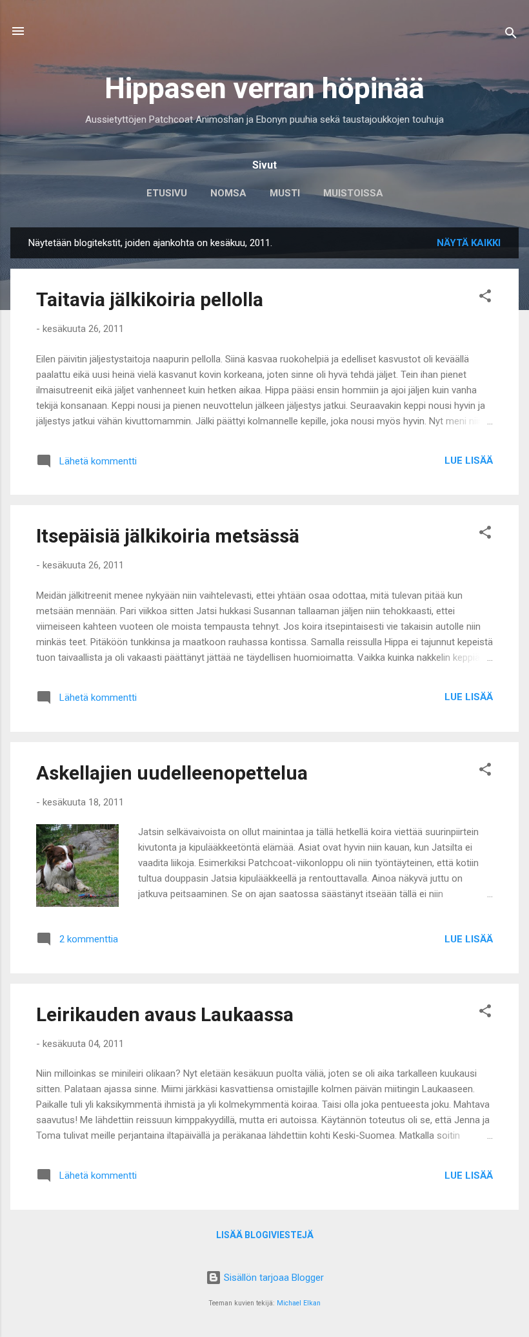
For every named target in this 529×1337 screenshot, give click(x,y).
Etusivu (166, 193)
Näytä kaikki (469, 243)
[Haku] (511, 35)
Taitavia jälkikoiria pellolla (149, 299)
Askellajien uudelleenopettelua (172, 773)
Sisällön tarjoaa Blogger (272, 1277)
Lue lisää (468, 460)
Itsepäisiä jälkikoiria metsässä (167, 535)
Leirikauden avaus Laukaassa (165, 1014)
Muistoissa (353, 193)
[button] (485, 298)
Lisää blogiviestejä (265, 1235)
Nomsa (228, 193)
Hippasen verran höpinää (264, 88)
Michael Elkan (299, 1303)
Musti (285, 193)
